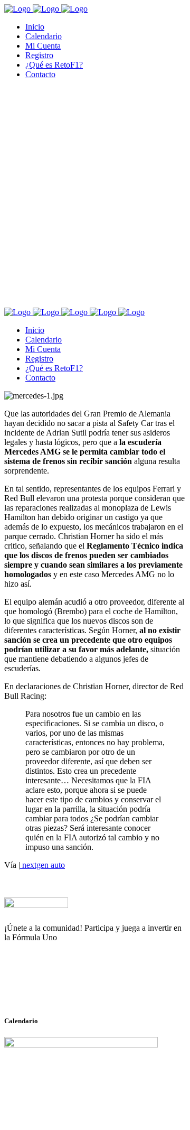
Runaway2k (55, 989)
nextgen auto (42, 864)
